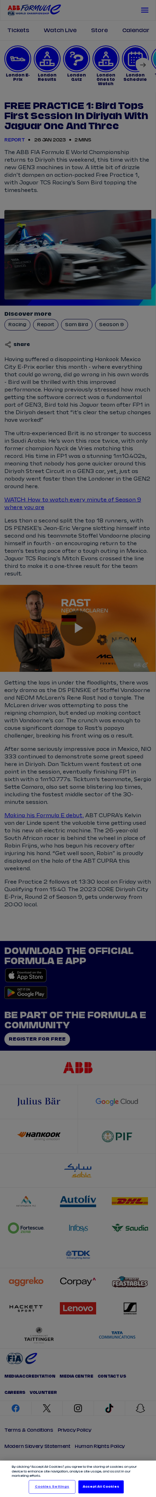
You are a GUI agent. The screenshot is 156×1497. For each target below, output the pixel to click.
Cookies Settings (52, 1486)
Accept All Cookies (101, 1486)
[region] (78, 1479)
